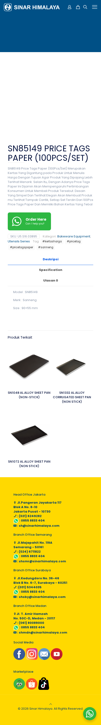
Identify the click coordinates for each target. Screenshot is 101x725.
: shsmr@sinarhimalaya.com (41, 561)
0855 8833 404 (33, 520)
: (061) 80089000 (30, 623)
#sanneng (45, 247)
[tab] (50, 259)
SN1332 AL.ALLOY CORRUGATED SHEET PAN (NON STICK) (72, 397)
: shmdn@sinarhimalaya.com (41, 632)
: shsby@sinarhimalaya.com (41, 597)
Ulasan (50, 280)
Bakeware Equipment (73, 236)
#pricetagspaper (21, 247)
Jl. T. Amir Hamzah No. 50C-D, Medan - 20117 (34, 616)
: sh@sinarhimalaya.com (37, 525)
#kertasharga (52, 241)
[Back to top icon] (50, 704)
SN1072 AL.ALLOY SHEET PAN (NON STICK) (29, 463)
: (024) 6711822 (28, 551)
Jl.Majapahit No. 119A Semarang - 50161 (32, 544)
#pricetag (74, 241)
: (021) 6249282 (29, 516)
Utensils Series (19, 241)
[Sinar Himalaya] (32, 7)
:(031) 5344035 (29, 587)
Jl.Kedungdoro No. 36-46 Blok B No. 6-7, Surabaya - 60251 (40, 580)
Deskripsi (50, 259)
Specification (50, 270)
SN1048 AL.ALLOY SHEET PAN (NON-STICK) (29, 394)
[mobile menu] (95, 7)
